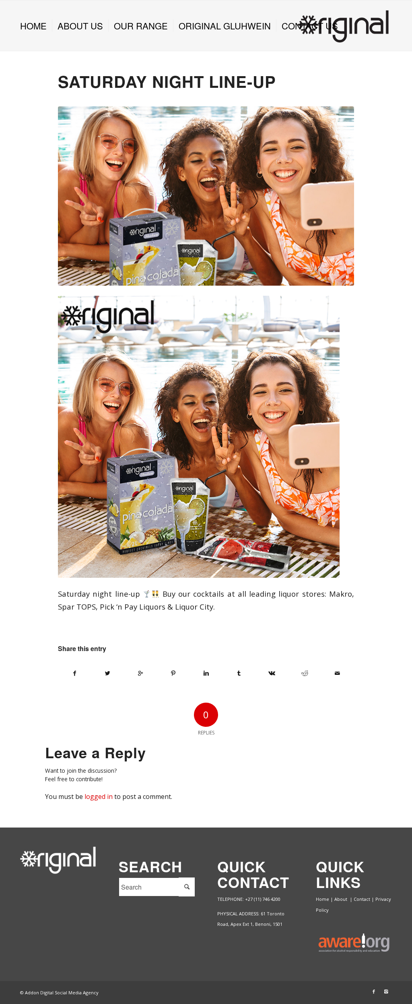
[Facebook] (374, 991)
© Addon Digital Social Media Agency (59, 992)
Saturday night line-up (167, 81)
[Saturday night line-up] (206, 196)
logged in (98, 796)
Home (322, 899)
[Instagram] (386, 991)
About (341, 899)
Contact (362, 899)
